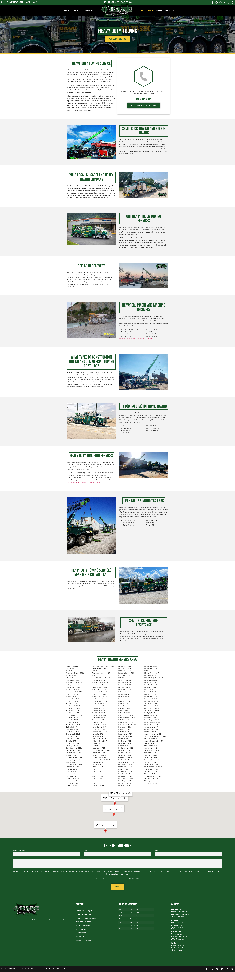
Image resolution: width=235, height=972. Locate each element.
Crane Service (81, 929)
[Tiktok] (228, 2)
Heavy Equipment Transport (87, 918)
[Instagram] (220, 2)
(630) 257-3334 (126, 2)
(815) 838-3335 (178, 928)
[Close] (125, 797)
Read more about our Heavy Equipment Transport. (135, 338)
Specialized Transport (84, 940)
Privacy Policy (48, 920)
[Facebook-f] (212, 2)
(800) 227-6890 (143, 99)
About (66, 10)
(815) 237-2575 (126, 4)
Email (86, 850)
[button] (115, 804)
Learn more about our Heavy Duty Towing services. (84, 482)
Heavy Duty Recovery (84, 914)
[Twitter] (224, 2)
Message (16, 858)
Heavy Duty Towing (83, 911)
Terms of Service (62, 920)
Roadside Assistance (83, 925)
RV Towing (80, 936)
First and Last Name (19, 850)
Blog (76, 10)
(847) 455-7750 (178, 939)
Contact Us (169, 10)
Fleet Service (81, 933)
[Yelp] (232, 2)
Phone (157, 850)
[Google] (216, 2)
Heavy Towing (146, 10)
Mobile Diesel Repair (83, 922)
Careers (159, 10)
